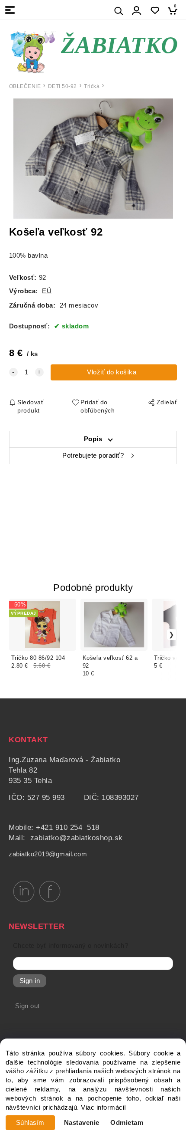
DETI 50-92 (62, 86)
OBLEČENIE (25, 86)
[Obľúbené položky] (154, 10)
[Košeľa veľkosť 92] (93, 158)
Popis (93, 439)
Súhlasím (30, 1122)
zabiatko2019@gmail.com (48, 854)
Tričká (91, 86)
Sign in (29, 980)
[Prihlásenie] (136, 10)
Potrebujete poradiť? (93, 455)
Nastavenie (81, 1122)
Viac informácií (103, 1107)
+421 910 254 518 (67, 827)
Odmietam (126, 1122)
